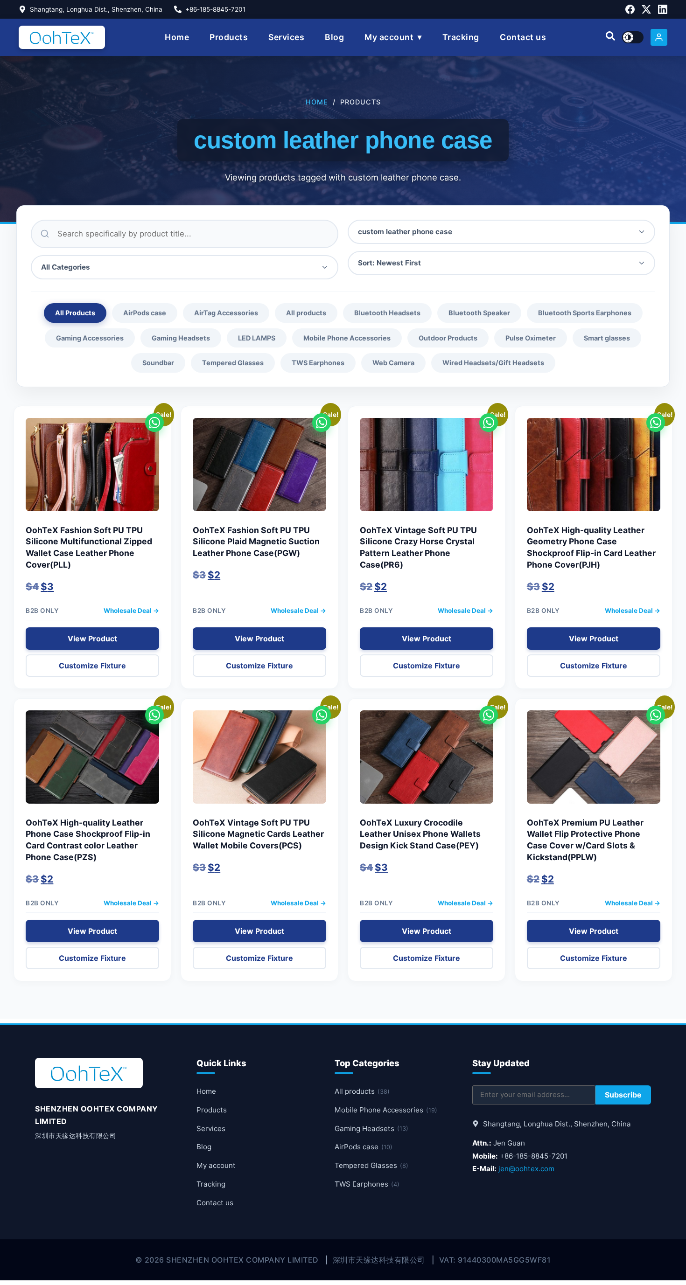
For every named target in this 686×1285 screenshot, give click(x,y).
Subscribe (623, 1094)
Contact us (523, 37)
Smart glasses (607, 338)
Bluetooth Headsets (387, 313)
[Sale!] (92, 469)
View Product (92, 638)
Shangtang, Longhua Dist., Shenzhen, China (96, 9)
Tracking (460, 37)
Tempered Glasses (233, 363)
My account (388, 37)
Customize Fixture (92, 665)
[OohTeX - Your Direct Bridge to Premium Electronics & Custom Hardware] (62, 37)
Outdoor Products (448, 338)
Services (286, 37)
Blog (334, 37)
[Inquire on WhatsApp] (154, 422)
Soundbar (158, 363)
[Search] (610, 37)
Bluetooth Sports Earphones (584, 313)
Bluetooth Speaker (479, 313)
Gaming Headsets (181, 338)
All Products (75, 313)
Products (229, 37)
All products (306, 313)
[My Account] (659, 37)
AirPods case (144, 313)
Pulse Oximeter (530, 338)
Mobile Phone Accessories (347, 338)
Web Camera (393, 363)
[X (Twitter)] (646, 9)
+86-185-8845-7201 (215, 9)
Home (177, 37)
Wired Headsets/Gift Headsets (493, 363)
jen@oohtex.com (526, 1168)
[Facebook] (630, 9)
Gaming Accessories (90, 338)
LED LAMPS (256, 338)
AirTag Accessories (226, 313)
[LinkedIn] (662, 9)
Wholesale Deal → (131, 610)
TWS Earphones (318, 363)
